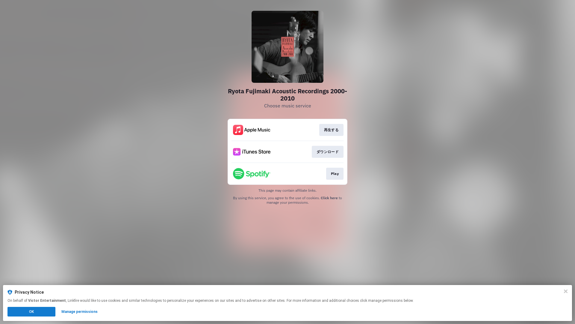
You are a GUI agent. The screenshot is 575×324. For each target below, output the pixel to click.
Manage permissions (79, 312)
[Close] (566, 291)
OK (31, 312)
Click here (329, 198)
